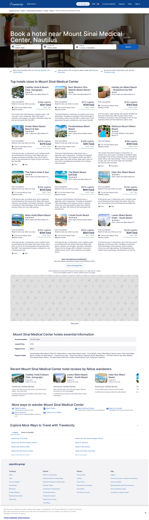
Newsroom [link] (12, 489)
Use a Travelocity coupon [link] (118, 489)
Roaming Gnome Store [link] (16, 496)
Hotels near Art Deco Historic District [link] (24, 442)
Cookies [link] (79, 478)
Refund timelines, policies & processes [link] (122, 485)
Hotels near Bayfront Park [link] (20, 455)
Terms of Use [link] (81, 482)
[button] (74, 425)
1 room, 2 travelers (87, 48)
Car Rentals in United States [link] (51, 489)
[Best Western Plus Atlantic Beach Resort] (74, 103)
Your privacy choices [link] (83, 492)
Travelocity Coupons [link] (49, 496)
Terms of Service (24, 518)
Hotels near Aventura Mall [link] (20, 447)
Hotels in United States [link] (50, 475)
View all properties (74, 265)
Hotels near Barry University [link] (85, 451)
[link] (27, 409)
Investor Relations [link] (14, 492)
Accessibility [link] (80, 489)
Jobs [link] (10, 478)
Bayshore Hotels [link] (81, 455)
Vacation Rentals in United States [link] (53, 478)
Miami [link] (52, 10)
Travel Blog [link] (46, 503)
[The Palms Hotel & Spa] (31, 190)
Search (128, 47)
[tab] (15, 432)
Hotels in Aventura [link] (81, 442)
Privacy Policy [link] (81, 475)
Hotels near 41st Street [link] (19, 438)
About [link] (11, 475)
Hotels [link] (23, 10)
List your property (108, 4)
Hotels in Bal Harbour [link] (82, 447)
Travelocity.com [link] (14, 10)
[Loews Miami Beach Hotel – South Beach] (118, 234)
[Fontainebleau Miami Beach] (74, 146)
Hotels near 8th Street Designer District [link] (89, 438)
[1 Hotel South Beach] (74, 234)
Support (122, 4)
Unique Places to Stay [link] (49, 499)
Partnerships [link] (13, 485)
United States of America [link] (34, 10)
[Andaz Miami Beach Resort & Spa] (31, 146)
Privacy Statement (10, 518)
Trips (130, 4)
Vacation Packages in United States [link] (54, 482)
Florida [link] (46, 10)
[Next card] (136, 385)
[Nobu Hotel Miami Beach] (31, 234)
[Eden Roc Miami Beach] (118, 190)
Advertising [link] (12, 499)
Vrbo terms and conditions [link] (84, 485)
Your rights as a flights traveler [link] (119, 492)
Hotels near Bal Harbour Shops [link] (22, 451)
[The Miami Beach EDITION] (74, 190)
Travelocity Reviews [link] (49, 492)
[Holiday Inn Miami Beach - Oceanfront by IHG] (118, 103)
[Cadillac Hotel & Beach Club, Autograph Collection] (31, 103)
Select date (20, 48)
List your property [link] (14, 482)
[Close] (145, 512)
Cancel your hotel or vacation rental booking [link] (124, 478)
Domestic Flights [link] (48, 485)
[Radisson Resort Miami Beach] (118, 146)
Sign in (137, 4)
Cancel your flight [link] (115, 482)
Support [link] (112, 475)
